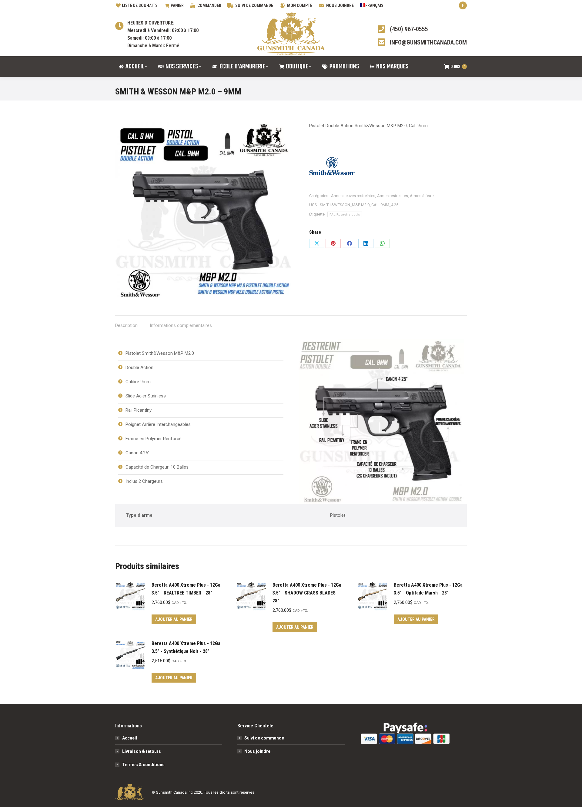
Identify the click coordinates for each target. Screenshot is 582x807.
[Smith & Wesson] (332, 167)
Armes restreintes (392, 195)
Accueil (129, 738)
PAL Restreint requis (344, 214)
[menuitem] (371, 5)
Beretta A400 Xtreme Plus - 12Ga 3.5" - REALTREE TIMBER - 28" (186, 589)
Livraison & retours (141, 751)
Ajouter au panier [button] (173, 619)
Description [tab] (126, 325)
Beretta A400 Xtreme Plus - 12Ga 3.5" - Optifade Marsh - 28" (428, 589)
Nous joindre (257, 751)
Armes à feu (420, 195)
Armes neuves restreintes (353, 195)
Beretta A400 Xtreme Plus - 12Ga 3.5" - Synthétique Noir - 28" (186, 647)
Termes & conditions (143, 764)
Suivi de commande (264, 738)
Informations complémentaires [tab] (181, 325)
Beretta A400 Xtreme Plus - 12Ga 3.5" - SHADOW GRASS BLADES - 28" (307, 593)
